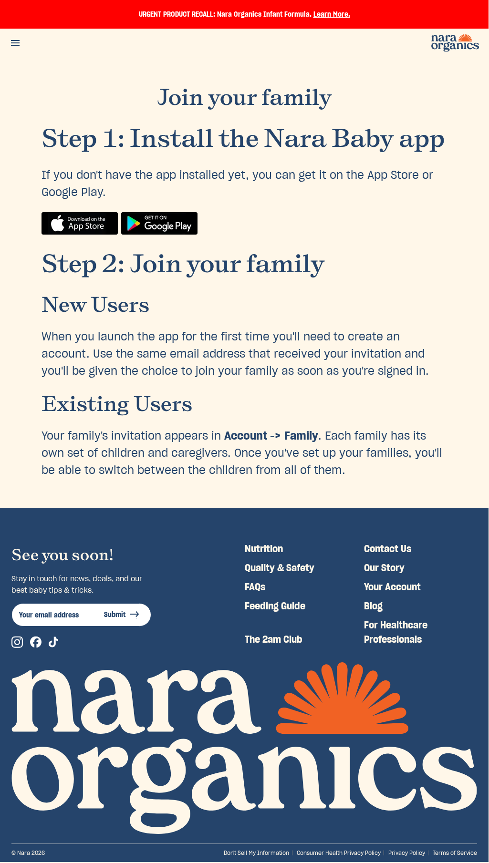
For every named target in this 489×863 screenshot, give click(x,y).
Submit (114, 614)
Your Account (392, 587)
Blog (373, 606)
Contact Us (387, 549)
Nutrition (264, 549)
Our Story (384, 568)
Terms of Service (455, 852)
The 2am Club (273, 639)
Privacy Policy (406, 852)
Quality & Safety (279, 568)
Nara (23, 852)
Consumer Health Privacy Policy (339, 852)
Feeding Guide (275, 606)
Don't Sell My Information (256, 852)
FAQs (255, 587)
